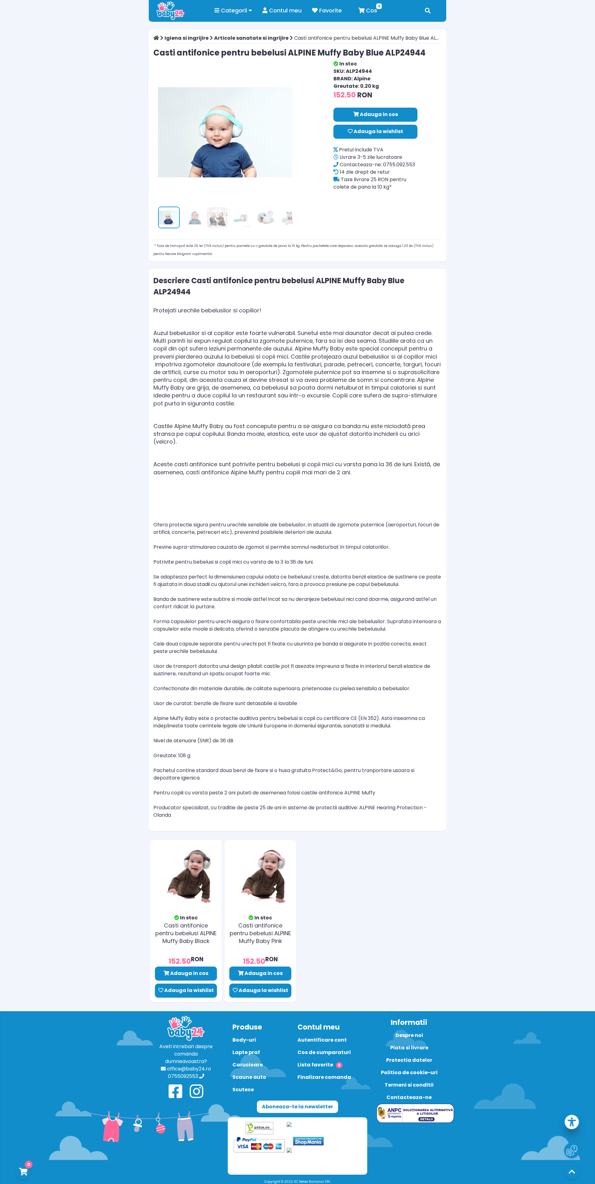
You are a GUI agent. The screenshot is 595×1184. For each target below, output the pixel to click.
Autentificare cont (322, 1039)
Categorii (234, 10)
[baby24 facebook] (175, 1092)
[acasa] (156, 38)
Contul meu (284, 10)
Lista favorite (319, 1064)
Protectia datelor (409, 1060)
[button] (572, 1123)
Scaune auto (249, 1077)
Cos (370, 10)
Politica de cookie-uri (409, 1072)
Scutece (243, 1089)
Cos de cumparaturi (324, 1052)
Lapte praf (246, 1052)
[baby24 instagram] (196, 1092)
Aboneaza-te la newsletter (297, 1106)
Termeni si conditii (409, 1084)
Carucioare (247, 1064)
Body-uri (244, 1039)
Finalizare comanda (324, 1077)
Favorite (330, 10)
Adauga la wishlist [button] (378, 131)
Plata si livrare (409, 1047)
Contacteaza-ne (409, 1097)
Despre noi (409, 1035)
